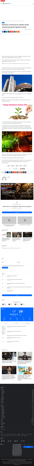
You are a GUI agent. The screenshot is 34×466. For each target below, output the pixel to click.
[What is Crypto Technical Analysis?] (4, 277)
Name (3, 258)
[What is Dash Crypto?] (4, 291)
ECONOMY (18, 434)
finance (26, 434)
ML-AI (2, 414)
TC (27, 435)
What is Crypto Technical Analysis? (12, 275)
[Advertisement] (17, 13)
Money (3, 396)
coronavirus (8, 434)
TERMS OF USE (30, 461)
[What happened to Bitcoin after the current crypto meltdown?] (4, 284)
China (5, 434)
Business (2, 389)
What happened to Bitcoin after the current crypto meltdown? (16, 283)
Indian (4, 435)
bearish (13, 165)
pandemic (19, 435)
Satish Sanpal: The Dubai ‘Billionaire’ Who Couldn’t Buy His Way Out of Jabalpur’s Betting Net (25, 362)
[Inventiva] (7, 3)
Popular (6, 323)
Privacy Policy (8, 461)
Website (19, 262)
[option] (17, 191)
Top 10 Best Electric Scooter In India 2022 (13, 341)
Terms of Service (13, 461)
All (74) (17, 295)
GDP (31, 434)
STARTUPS (2, 406)
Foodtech (3, 410)
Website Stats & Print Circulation (23, 461)
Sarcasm (2, 405)
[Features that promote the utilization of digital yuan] (4, 280)
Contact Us (17, 461)
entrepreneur (22, 434)
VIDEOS (2, 424)
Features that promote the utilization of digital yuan (14, 279)
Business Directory (16, 464)
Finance (3, 393)
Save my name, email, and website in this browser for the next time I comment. (13, 265)
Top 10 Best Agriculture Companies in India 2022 (14, 331)
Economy (3, 392)
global (17, 57)
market (25, 165)
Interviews (2, 402)
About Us (5, 461)
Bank (9, 165)
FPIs (13, 154)
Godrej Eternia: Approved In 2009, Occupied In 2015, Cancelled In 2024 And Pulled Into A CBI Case (6, 239)
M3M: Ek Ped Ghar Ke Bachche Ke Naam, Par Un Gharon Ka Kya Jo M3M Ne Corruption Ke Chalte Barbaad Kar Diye (27, 239)
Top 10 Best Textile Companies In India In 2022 (13, 337)
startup (22, 435)
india (21, 165)
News (16, 435)
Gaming (3, 411)
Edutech (3, 407)
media (13, 435)
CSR (2, 461)
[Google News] (15, 169)
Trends (3, 22)
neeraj (4, 29)
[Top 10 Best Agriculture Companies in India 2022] (4, 332)
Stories (2, 419)
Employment (2, 398)
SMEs (2, 397)
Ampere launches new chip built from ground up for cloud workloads (16, 335)
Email (3, 262)
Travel (2, 418)
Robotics (3, 415)
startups (25, 435)
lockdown (10, 435)
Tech (1, 420)
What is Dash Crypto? (10, 290)
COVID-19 (12, 434)
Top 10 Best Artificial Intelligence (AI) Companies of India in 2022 (16, 326)
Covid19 (15, 434)
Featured (2, 401)
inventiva (7, 435)
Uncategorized (3, 423)
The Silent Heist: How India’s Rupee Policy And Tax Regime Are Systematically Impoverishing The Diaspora (11, 191)
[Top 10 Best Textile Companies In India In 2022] (4, 338)
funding (29, 434)
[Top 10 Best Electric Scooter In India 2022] (4, 342)
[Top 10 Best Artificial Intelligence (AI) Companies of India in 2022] (4, 328)
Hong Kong (25, 93)
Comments (27, 323)
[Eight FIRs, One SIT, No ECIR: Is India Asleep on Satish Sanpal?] (9, 356)
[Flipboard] (22, 169)
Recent (17, 323)
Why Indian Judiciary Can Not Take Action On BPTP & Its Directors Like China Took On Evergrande (16, 239)
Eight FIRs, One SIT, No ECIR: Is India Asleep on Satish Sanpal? (9, 362)
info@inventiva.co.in (18, 455)
